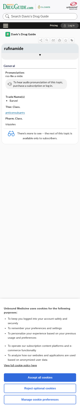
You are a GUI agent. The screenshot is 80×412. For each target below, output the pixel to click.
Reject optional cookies (40, 388)
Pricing (54, 25)
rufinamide (13, 48)
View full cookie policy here (20, 365)
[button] (70, 25)
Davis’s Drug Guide (26, 6)
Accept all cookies (40, 377)
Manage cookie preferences (40, 399)
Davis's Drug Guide (23, 34)
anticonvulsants (15, 112)
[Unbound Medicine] (72, 5)
